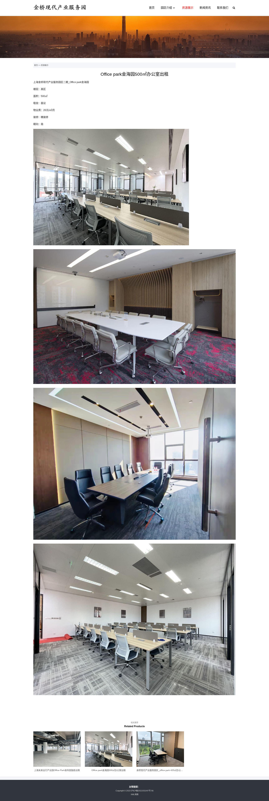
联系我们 (222, 7)
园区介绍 (166, 7)
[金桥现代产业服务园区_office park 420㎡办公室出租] (160, 749)
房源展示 (187, 7)
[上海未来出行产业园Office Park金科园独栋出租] (57, 749)
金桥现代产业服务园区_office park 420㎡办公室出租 (162, 770)
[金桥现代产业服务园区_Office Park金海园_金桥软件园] (59, 11)
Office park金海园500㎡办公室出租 (109, 770)
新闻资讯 (205, 7)
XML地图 (134, 794)
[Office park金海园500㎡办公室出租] (108, 749)
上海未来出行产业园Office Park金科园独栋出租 (57, 770)
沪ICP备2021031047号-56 (142, 791)
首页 (152, 7)
